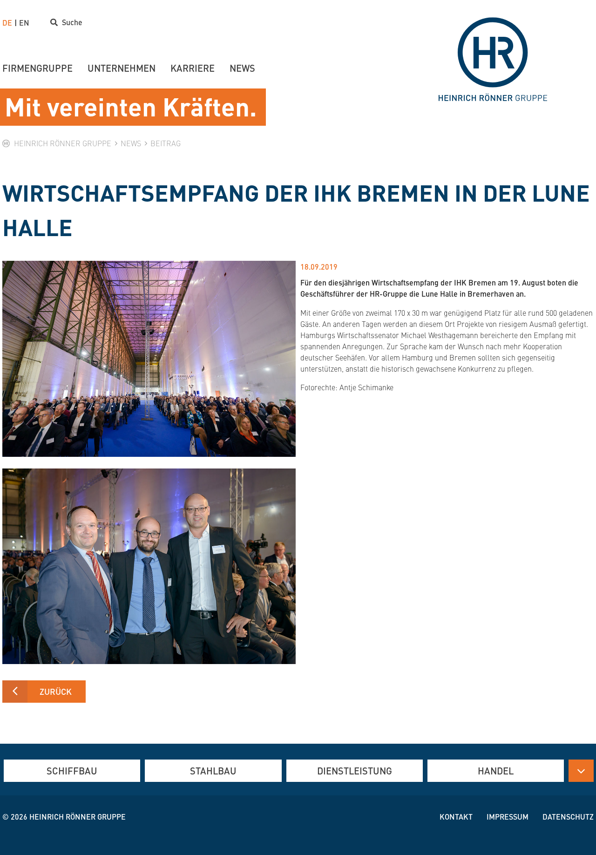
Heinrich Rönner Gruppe (77, 816)
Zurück (56, 691)
